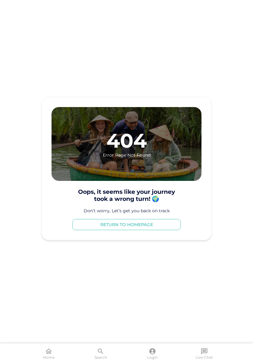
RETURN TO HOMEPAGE (126, 224)
